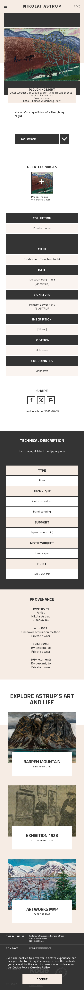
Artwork (28, 139)
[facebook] (31, 400)
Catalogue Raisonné (36, 113)
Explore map (42, 914)
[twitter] (41, 400)
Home (18, 113)
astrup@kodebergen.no (40, 948)
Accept (42, 979)
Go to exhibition (42, 840)
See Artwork (42, 766)
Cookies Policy (40, 968)
